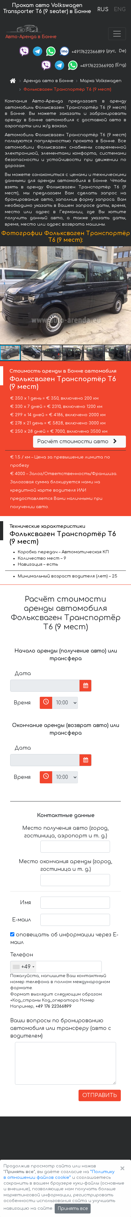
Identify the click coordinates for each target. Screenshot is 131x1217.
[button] (31, 353)
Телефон (21, 955)
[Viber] (24, 51)
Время (22, 703)
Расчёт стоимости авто (73, 441)
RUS (102, 9)
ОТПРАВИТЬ (99, 1095)
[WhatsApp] (51, 51)
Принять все (73, 1208)
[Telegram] (37, 51)
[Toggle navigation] (117, 33)
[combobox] (23, 967)
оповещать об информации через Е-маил (64, 938)
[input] (45, 686)
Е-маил (21, 920)
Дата (23, 673)
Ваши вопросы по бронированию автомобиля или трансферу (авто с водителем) (60, 1028)
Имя (25, 903)
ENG (119, 9)
